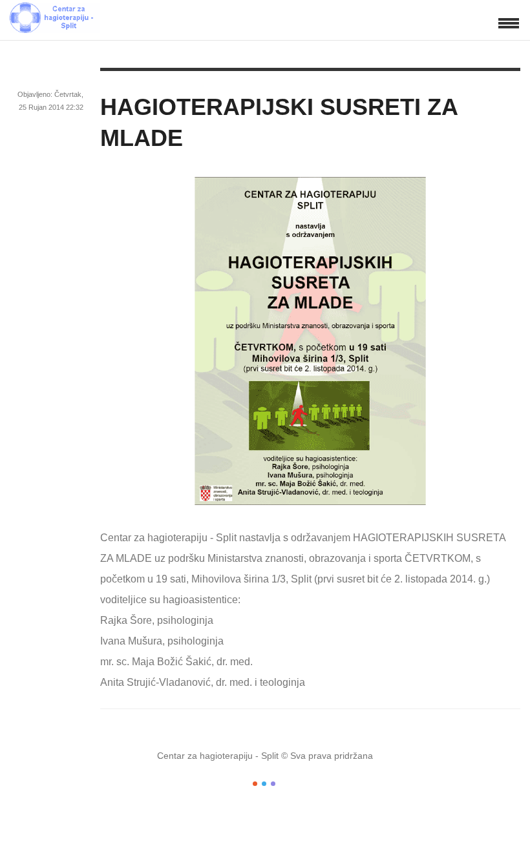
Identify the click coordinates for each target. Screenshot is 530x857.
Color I (255, 783)
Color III (273, 783)
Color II (264, 783)
